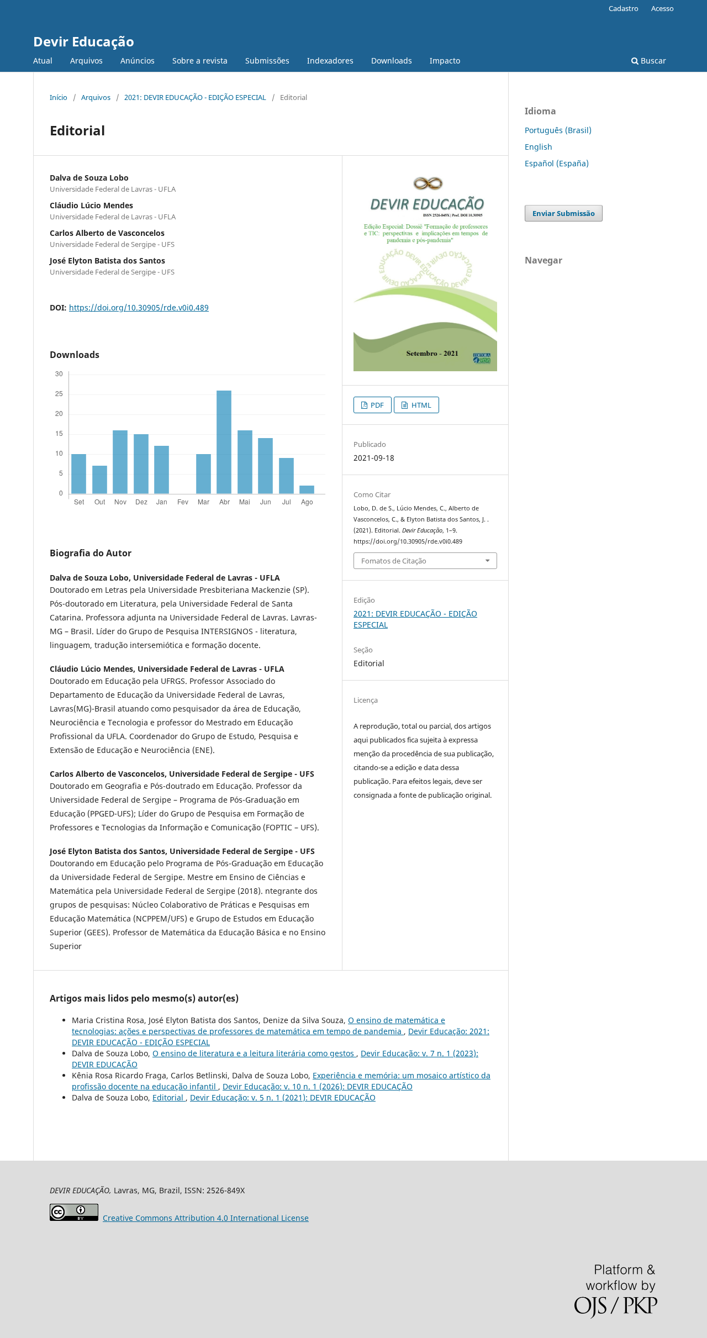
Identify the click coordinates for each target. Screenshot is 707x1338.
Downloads (391, 60)
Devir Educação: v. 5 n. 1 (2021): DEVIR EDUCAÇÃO (283, 1097)
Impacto (445, 60)
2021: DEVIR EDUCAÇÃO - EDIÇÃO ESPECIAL (195, 97)
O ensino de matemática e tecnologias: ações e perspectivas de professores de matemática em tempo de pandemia (258, 1025)
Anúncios (137, 60)
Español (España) (557, 163)
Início (58, 97)
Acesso (662, 8)
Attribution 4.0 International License (206, 1218)
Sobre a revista (200, 60)
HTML (420, 405)
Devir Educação (83, 41)
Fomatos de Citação (393, 561)
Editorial (169, 1097)
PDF (376, 405)
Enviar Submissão (563, 213)
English (538, 146)
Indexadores (330, 60)
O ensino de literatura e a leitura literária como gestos (254, 1053)
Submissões (267, 60)
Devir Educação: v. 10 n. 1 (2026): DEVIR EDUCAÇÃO (318, 1086)
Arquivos (86, 60)
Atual (42, 60)
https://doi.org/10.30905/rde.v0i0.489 (139, 307)
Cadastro (624, 8)
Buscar (652, 60)
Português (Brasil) (558, 130)
